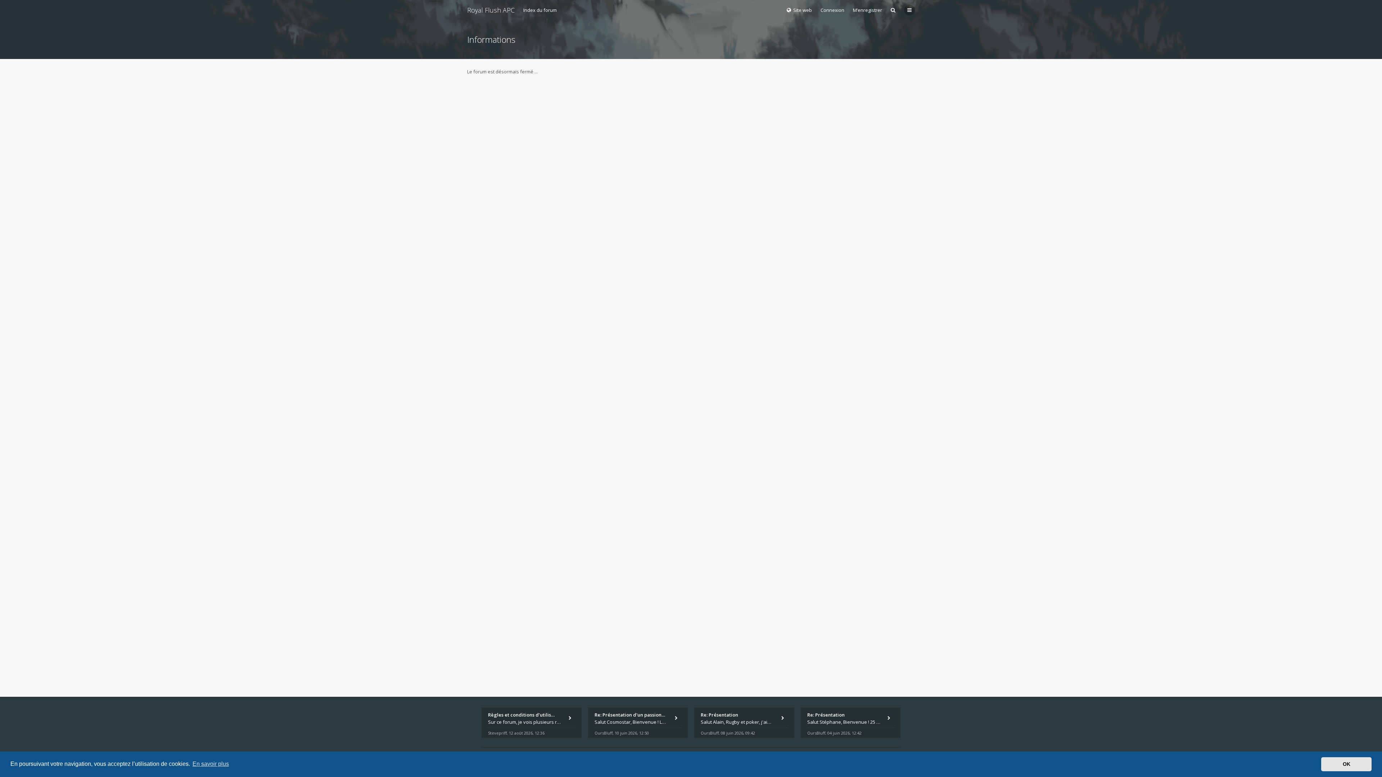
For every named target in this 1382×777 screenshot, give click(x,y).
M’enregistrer (867, 10)
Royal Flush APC (491, 10)
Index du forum (540, 10)
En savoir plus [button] (211, 764)
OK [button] (1346, 764)
